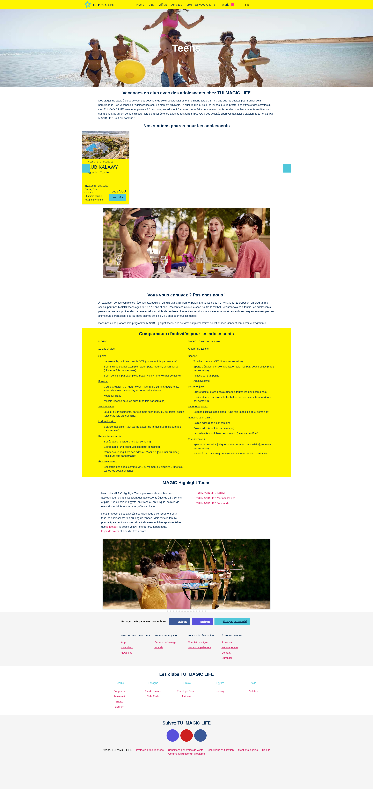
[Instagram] (173, 735)
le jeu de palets (110, 531)
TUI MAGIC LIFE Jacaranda (212, 503)
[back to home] (99, 4)
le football (112, 526)
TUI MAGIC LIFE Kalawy (210, 492)
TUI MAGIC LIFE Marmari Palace (215, 498)
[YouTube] (186, 735)
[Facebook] (200, 735)
